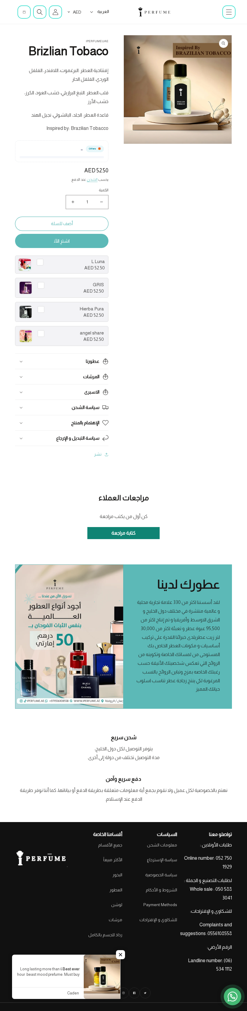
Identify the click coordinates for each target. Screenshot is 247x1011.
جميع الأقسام (110, 845)
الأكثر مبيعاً (112, 859)
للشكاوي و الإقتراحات (158, 919)
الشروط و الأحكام (161, 889)
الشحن (92, 179)
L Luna (98, 261)
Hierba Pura (92, 308)
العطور (115, 889)
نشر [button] (98, 454)
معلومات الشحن (162, 845)
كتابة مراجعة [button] (123, 532)
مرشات (115, 919)
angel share (92, 333)
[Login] (55, 12)
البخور (117, 874)
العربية (103, 11)
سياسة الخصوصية (161, 874)
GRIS (98, 284)
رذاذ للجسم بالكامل (105, 934)
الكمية (103, 190)
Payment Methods (160, 904)
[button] (229, 12)
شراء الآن (61, 241)
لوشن (116, 904)
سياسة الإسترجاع (162, 859)
